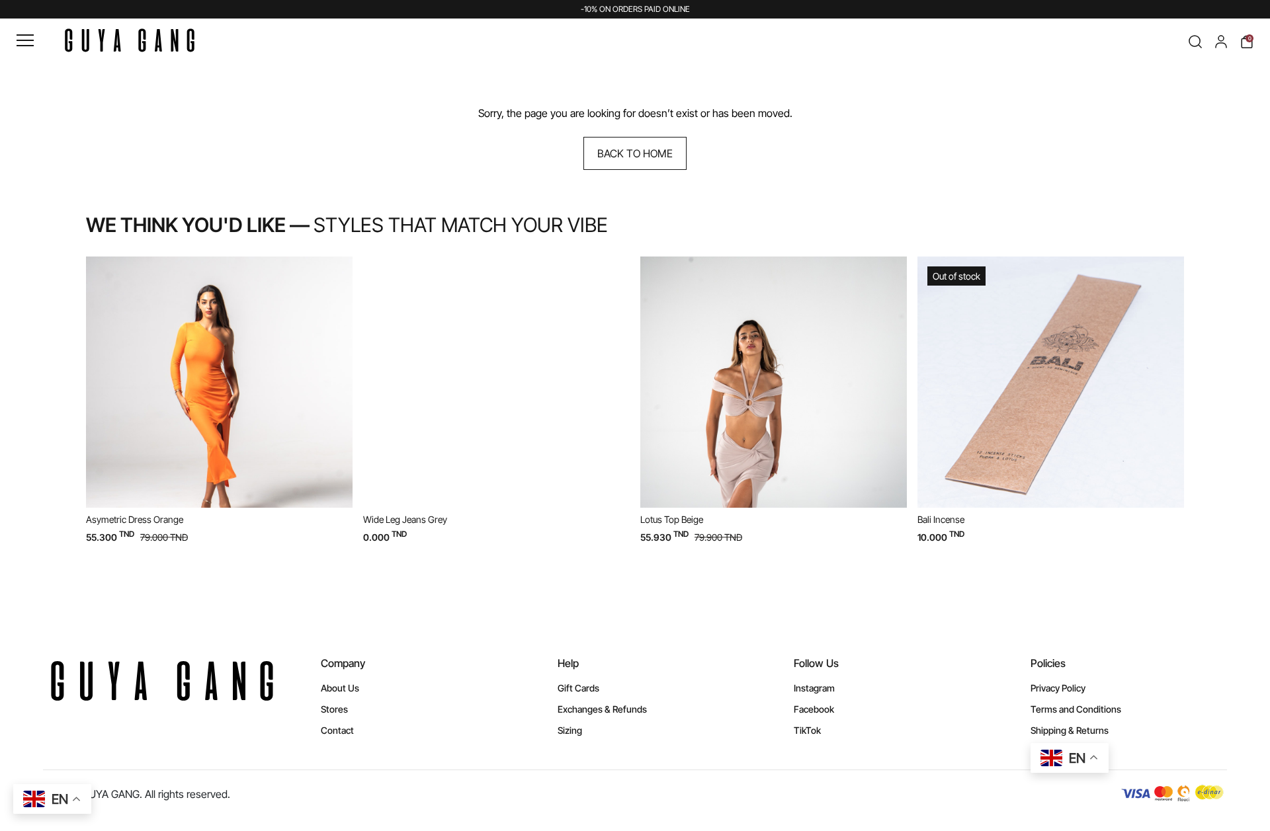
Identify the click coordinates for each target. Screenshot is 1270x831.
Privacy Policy (1058, 687)
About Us (340, 687)
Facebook (814, 709)
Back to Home (635, 153)
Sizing (570, 730)
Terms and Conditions (1076, 709)
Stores (334, 709)
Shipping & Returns (1070, 730)
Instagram (814, 687)
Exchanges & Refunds (602, 709)
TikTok (807, 730)
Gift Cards (578, 687)
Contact (337, 730)
